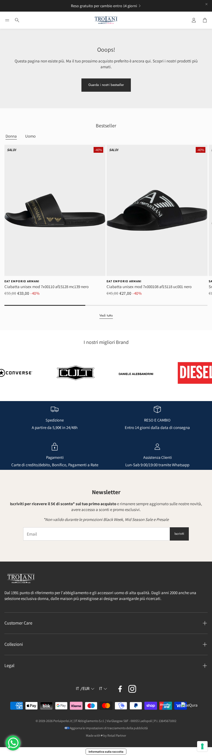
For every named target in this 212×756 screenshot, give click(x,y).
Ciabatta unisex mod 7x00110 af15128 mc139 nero (46, 286)
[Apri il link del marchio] (63, 373)
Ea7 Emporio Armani (21, 281)
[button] (7, 20)
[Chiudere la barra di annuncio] (206, 4)
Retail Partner (116, 735)
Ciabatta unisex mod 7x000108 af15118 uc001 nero (149, 286)
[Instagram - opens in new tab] (132, 689)
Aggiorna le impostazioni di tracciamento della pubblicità (109, 728)
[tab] (11, 136)
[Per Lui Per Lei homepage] (106, 20)
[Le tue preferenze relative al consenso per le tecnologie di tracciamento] (202, 746)
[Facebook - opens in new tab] (120, 689)
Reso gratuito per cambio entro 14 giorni (104, 6)
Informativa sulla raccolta (106, 751)
